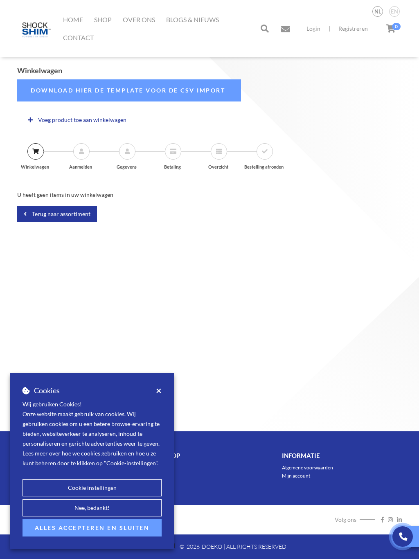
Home (73, 19)
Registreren (353, 28)
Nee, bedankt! (92, 507)
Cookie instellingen (92, 487)
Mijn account (296, 476)
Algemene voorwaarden (307, 467)
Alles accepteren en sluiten (92, 527)
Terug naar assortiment (60, 213)
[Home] (34, 28)
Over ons (139, 19)
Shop (103, 19)
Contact (78, 37)
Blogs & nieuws (192, 19)
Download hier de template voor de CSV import (129, 90)
